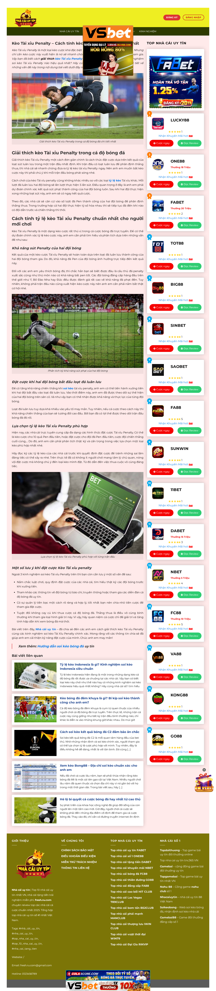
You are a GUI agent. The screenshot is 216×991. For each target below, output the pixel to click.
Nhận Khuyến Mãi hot (174, 135)
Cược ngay (163, 143)
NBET (149, 868)
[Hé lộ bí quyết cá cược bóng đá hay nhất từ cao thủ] (35, 810)
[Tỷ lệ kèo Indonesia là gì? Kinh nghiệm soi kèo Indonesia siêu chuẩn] (35, 675)
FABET (141, 850)
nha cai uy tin (175, 860)
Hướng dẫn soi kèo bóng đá (60, 646)
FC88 (143, 873)
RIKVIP (143, 944)
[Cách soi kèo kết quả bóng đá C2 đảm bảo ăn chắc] (35, 742)
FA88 (145, 885)
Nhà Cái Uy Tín (69, 31)
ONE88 (138, 856)
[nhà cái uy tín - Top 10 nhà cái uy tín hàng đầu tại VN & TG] (41, 17)
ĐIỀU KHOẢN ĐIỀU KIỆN (78, 856)
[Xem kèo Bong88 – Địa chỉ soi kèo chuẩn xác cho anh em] (35, 776)
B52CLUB (147, 907)
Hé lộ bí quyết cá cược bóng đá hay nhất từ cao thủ (100, 799)
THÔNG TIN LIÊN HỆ (75, 868)
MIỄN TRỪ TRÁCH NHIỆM (79, 862)
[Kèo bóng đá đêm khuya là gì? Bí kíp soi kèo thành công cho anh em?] (35, 709)
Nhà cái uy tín (46, 629)
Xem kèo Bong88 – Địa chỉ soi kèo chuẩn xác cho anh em (98, 768)
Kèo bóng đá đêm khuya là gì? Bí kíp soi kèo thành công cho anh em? (100, 700)
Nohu (164, 886)
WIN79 (115, 938)
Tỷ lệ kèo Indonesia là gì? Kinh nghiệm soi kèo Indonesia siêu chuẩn (96, 667)
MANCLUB (118, 918)
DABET (146, 862)
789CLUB (117, 902)
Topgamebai (169, 876)
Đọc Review (191, 143)
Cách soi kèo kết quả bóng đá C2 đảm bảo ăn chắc (99, 732)
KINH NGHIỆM (147, 31)
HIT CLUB (145, 891)
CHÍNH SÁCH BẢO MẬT (77, 850)
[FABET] (175, 80)
